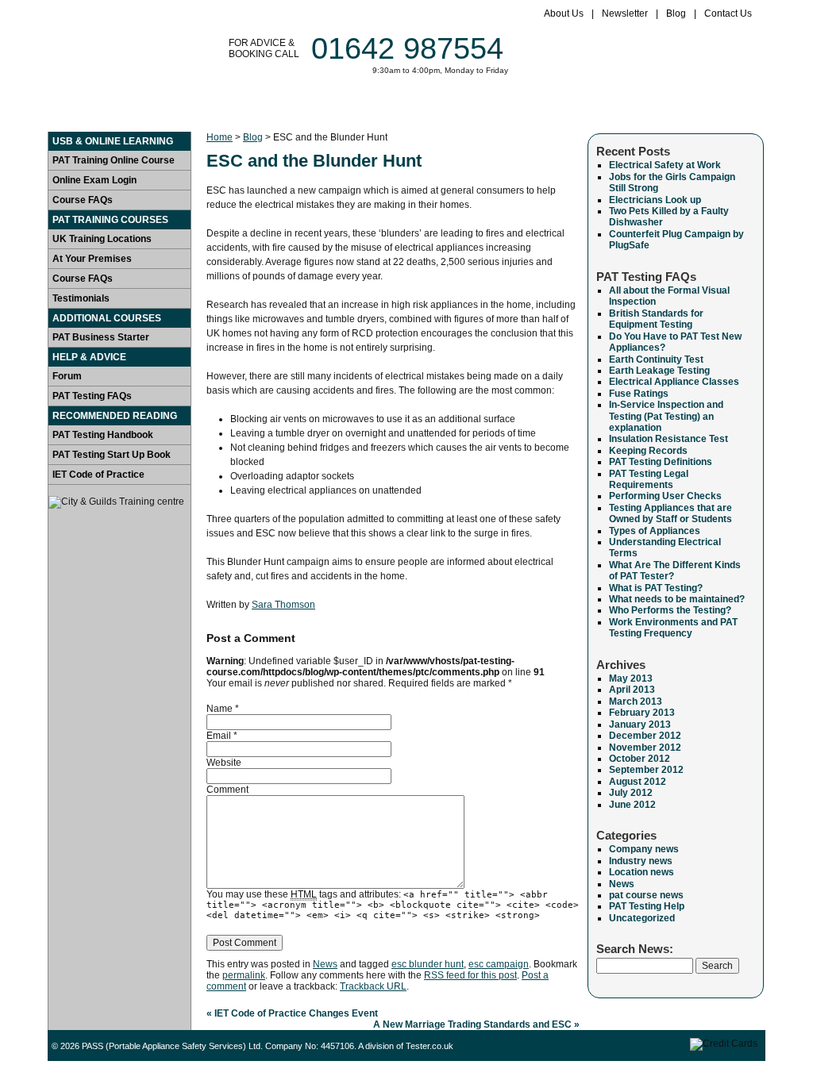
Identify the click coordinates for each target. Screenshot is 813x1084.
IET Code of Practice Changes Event (292, 1013)
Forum (653, 106)
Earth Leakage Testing (659, 370)
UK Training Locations (102, 238)
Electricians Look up (655, 200)
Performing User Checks (665, 496)
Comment (227, 789)
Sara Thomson (283, 604)
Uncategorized (642, 918)
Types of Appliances (654, 530)
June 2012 (632, 804)
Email (218, 735)
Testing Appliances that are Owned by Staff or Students (670, 513)
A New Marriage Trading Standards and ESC (476, 1024)
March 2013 (635, 701)
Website (223, 762)
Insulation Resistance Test (668, 438)
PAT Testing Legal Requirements (648, 479)
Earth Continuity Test (656, 359)
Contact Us (728, 13)
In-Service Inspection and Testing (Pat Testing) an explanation (666, 416)
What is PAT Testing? (656, 588)
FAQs (602, 106)
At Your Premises (92, 258)
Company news (644, 849)
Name (219, 708)
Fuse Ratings (639, 393)
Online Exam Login (94, 180)
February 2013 (642, 712)
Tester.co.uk (429, 1046)
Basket (712, 106)
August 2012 (637, 781)
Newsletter (625, 13)
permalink (243, 975)
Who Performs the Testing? (670, 610)
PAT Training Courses (285, 106)
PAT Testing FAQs (92, 396)
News (325, 964)
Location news (641, 872)
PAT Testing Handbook (102, 434)
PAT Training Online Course (113, 160)
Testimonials (529, 106)
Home (78, 106)
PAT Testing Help (646, 906)
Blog (676, 13)
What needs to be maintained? (677, 599)
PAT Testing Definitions (660, 461)
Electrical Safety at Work (665, 165)
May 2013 (631, 678)
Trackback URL (373, 986)
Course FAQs (82, 200)
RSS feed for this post (470, 975)
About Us (564, 13)
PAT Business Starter (100, 337)
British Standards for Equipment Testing (656, 319)
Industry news (640, 861)
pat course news (646, 895)
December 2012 (645, 735)
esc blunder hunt (427, 964)
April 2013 (632, 689)
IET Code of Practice (98, 474)
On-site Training (420, 106)
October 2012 (639, 758)
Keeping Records (648, 450)
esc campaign (498, 964)
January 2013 (640, 724)
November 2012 (645, 747)
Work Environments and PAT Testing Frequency (673, 628)
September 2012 (646, 769)
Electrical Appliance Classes (674, 381)
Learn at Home (156, 106)
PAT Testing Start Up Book (111, 454)
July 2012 (631, 792)
